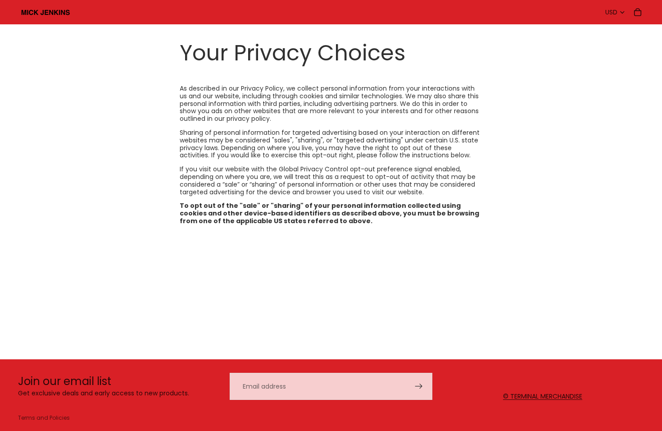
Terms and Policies (44, 418)
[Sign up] (418, 386)
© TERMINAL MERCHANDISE (542, 396)
